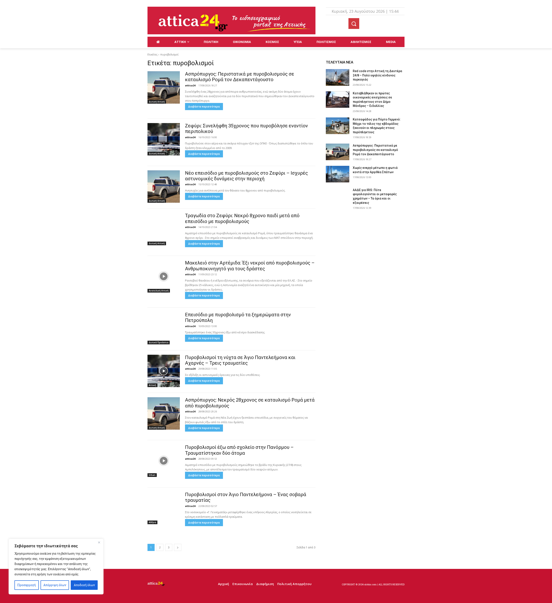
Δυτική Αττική (157, 101)
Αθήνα (152, 522)
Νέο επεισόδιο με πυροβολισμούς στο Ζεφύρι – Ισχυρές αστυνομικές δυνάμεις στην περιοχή (246, 175)
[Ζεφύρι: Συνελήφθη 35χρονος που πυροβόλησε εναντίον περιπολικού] (163, 139)
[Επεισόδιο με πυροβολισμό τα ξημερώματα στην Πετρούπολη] (163, 328)
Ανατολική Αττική (159, 290)
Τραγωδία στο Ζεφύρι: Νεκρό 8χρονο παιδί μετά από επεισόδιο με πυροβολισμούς (242, 218)
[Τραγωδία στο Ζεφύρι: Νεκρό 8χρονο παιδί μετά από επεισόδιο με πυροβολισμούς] (163, 229)
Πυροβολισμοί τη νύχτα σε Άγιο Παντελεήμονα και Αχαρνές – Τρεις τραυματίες (240, 360)
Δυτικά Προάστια (158, 342)
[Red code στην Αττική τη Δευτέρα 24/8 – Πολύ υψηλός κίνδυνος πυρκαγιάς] (338, 77)
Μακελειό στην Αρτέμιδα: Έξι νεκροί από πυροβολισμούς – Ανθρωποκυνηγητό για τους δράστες (250, 265)
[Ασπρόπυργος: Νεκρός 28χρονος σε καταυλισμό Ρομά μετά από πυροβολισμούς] (163, 413)
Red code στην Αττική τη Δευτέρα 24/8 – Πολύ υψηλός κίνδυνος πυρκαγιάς (377, 75)
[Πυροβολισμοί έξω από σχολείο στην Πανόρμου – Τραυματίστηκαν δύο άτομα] (163, 461)
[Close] (99, 542)
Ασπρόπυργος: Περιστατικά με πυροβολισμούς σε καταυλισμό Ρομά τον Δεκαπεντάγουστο (239, 76)
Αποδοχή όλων (84, 585)
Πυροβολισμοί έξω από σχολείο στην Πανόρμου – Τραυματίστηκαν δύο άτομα (239, 450)
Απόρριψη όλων (54, 585)
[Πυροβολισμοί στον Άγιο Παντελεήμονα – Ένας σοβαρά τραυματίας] (163, 508)
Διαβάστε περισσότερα (204, 106)
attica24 (190, 85)
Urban (152, 474)
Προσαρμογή (26, 585)
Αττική (152, 385)
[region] (56, 566)
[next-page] (177, 547)
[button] (353, 23)
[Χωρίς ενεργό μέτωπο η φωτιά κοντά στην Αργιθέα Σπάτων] (338, 174)
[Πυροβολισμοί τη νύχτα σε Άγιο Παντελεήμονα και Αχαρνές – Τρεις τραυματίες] (163, 371)
